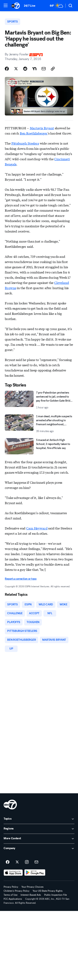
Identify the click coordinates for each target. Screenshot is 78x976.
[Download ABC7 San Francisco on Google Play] (34, 872)
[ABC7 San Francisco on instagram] (27, 862)
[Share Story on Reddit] (25, 68)
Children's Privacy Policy (16, 891)
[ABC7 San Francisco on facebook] (8, 862)
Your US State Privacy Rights (48, 891)
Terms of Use (10, 895)
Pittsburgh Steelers (25, 143)
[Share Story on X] (16, 68)
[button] (5, 5)
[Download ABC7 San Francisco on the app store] (13, 872)
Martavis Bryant (42, 127)
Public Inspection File (55, 895)
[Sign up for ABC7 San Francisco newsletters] (36, 862)
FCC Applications (13, 899)
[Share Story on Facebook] (6, 68)
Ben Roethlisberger (34, 133)
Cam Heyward (36, 528)
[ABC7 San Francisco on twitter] (17, 862)
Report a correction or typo (20, 579)
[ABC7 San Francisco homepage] (15, 5)
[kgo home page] (10, 804)
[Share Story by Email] (43, 68)
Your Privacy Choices (32, 887)
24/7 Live (29, 6)
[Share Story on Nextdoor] (34, 68)
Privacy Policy (11, 887)
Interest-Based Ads (31, 895)
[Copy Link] (52, 68)
